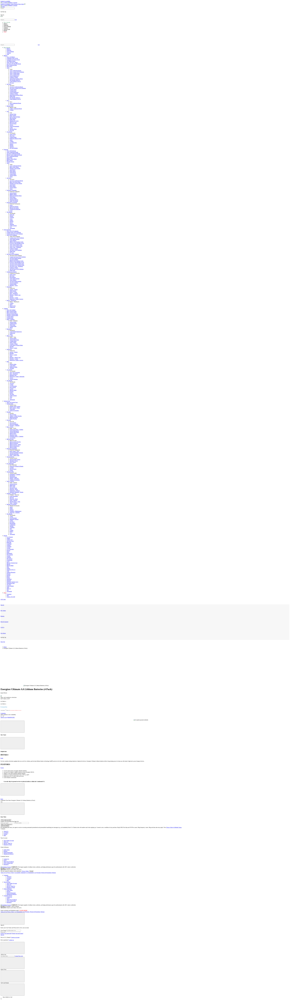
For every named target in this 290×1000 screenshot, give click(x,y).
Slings (11, 507)
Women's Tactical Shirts (12, 315)
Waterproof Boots (14, 199)
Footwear (6, 25)
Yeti (8, 590)
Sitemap (54, 872)
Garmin (11, 388)
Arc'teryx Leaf (10, 541)
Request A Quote (8, 844)
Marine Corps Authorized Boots (14, 155)
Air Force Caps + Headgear (16, 266)
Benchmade (12, 523)
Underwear (12, 307)
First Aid (12, 130)
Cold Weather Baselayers (16, 331)
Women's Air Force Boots (16, 183)
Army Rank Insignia (14, 239)
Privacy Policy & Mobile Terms (173, 827)
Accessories (9, 131)
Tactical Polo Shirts (14, 339)
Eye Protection (13, 142)
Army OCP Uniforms (12, 235)
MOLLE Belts (13, 447)
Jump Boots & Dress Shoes (16, 78)
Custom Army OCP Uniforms (14, 232)
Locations (6, 832)
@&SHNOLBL (11, 717)
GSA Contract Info (8, 863)
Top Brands (9, 212)
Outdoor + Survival (11, 493)
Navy (8, 100)
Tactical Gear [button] (7, 401)
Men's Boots (10, 160)
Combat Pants (13, 91)
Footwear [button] (6, 149)
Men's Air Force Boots (15, 182)
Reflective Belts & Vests (15, 138)
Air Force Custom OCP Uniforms (18, 88)
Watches (12, 146)
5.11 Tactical (10, 537)
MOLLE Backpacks (14, 446)
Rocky (11, 223)
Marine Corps (10, 106)
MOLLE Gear (13, 122)
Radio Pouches (13, 418)
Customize (3, 713)
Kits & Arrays (13, 469)
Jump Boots (9, 157)
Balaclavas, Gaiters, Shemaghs (17, 376)
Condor (11, 384)
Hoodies (12, 346)
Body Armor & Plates (15, 116)
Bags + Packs (10, 427)
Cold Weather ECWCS (15, 81)
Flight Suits (12, 96)
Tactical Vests (13, 114)
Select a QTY (6, 698)
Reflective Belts (13, 367)
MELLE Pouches (14, 443)
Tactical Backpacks (14, 431)
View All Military (11, 57)
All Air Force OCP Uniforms (16, 269)
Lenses (11, 470)
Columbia (9, 546)
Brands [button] (5, 535)
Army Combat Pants (14, 74)
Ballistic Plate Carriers (15, 406)
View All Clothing (11, 310)
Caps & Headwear (14, 76)
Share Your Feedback (9, 861)
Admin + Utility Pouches (16, 416)
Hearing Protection (14, 454)
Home (5, 647)
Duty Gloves (13, 462)
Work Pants (12, 325)
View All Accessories (15, 372)
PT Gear (12, 82)
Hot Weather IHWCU (15, 80)
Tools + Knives (10, 481)
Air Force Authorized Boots (16, 87)
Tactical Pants (13, 322)
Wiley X (9, 588)
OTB (8, 571)
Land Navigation (14, 496)
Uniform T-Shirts (14, 77)
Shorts (11, 327)
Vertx (11, 397)
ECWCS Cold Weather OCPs (17, 243)
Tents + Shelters (13, 503)
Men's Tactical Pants (11, 311)
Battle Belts (12, 119)
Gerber (11, 520)
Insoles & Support (14, 206)
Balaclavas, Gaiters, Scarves (16, 299)
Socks (11, 140)
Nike (8, 567)
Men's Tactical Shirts (12, 312)
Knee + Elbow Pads (14, 455)
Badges (11, 144)
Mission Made (13, 390)
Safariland (9, 579)
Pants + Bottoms (10, 319)
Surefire (11, 526)
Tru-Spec (12, 394)
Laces (11, 210)
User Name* (4, 930)
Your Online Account (9, 840)
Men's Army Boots (14, 167)
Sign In (2, 934)
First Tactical (13, 387)
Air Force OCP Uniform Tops (17, 263)
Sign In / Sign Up (8, 843)
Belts (8, 361)
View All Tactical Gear (12, 402)
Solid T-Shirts (13, 342)
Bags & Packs (13, 123)
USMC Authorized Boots (16, 108)
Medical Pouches (14, 417)
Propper (11, 391)
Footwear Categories (12, 190)
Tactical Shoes (13, 175)
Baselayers (9, 329)
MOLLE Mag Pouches (15, 441)
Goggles (12, 467)
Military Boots (13, 194)
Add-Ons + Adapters (15, 512)
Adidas (8, 538)
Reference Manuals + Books (16, 492)
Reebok (11, 221)
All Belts (12, 368)
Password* (3, 932)
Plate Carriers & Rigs (12, 65)
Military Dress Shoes (12, 159)
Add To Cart (4, 717)
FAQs (5, 860)
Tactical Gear (7, 29)
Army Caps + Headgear (15, 247)
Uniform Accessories (12, 271)
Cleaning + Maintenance (15, 511)
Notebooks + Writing (15, 490)
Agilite (11, 516)
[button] (145, 10)
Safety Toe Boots (14, 201)
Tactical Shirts (13, 338)
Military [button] (5, 55)
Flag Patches (13, 277)
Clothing (6, 27)
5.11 (11, 227)
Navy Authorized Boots (15, 103)
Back (2, 799)
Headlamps (12, 475)
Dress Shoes (13, 171)
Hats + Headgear (14, 293)
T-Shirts (11, 104)
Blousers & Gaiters (14, 208)
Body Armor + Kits (14, 451)
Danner (11, 216)
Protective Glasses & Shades (16, 466)
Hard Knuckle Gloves (15, 459)
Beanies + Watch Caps (15, 295)
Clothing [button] (6, 308)
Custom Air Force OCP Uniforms (15, 233)
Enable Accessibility (5, 1)
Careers (5, 834)
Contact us (11, 940)
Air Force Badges (14, 259)
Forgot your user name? (17, 933)
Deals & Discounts (8, 852)
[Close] (12, 727)
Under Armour (13, 225)
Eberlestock (9, 553)
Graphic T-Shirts (14, 344)
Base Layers (13, 305)
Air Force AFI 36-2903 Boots (14, 63)
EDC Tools (12, 486)
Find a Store (21, 4)
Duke (8, 552)
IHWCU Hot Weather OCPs (16, 242)
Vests (11, 356)
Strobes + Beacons (14, 478)
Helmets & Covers (14, 121)
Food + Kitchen (13, 500)
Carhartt (8, 545)
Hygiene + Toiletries (14, 425)
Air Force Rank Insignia (15, 258)
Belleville (12, 214)
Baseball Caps (13, 375)
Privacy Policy (25, 871)
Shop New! (9, 66)
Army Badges (13, 240)
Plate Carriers (13, 115)
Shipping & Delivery (9, 853)
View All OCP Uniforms (12, 231)
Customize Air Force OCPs (13, 59)
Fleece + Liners (13, 292)
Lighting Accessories (15, 480)
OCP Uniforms (7, 26)
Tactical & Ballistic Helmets (16, 452)
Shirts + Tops (10, 335)
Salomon (12, 224)
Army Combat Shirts (15, 73)
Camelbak (12, 527)
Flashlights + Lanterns (15, 474)
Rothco (11, 393)
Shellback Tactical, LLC (12, 582)
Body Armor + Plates (15, 407)
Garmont (12, 217)
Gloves (11, 125)
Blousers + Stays (14, 285)
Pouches (9, 412)
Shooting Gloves (14, 461)
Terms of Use (4, 872)
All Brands (12, 228)
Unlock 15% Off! (11, 596)
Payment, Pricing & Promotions (44, 872)
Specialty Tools (13, 488)
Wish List (6, 842)
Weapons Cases (13, 435)
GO (16, 19)
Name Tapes (13, 134)
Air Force (9, 84)
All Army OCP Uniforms (16, 250)
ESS (11, 529)
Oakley (11, 220)
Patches (11, 145)
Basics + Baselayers (11, 300)
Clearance (9, 594)
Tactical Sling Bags (14, 432)
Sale (8, 595)
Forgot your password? (6, 933)
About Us (6, 831)
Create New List (19, 956)
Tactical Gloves (10, 456)
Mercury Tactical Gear (12, 562)
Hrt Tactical (9, 558)
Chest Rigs (12, 409)
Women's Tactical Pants (12, 314)
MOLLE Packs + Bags (15, 444)
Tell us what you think (6, 820)
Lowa (11, 218)
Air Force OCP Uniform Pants (17, 265)
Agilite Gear (10, 539)
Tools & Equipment (14, 126)
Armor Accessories (14, 410)
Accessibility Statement (20, 872)
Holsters (12, 509)
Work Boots (12, 197)
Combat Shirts (13, 89)
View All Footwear (11, 150)
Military (5, 23)
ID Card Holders (14, 148)
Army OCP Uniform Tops (16, 244)
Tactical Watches (14, 379)
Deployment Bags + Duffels (16, 429)
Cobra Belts (12, 365)
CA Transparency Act (31, 872)
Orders (12, 4)
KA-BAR (12, 522)
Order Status (7, 849)
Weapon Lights (13, 477)
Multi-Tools (12, 485)
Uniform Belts (13, 137)
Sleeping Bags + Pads (15, 501)
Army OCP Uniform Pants (16, 246)
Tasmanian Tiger (11, 583)
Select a (4, 701)
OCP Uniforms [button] (7, 229)
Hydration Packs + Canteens (16, 436)
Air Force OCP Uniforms (13, 254)
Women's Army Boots (15, 168)
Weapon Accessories (11, 504)
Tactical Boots (13, 193)
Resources (6, 864)
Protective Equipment (12, 448)
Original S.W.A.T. (11, 569)
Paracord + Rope (14, 489)
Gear (8, 54)
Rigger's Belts (13, 364)
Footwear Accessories (12, 202)
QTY (2, 698)
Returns (16, 4)
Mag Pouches (13, 118)
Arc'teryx (12, 383)
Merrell (8, 564)
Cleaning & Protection (15, 209)
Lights (11, 127)
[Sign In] (145, 18)
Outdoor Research (11, 572)
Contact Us (6, 859)
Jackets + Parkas (14, 289)
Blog (5, 835)
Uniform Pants (13, 323)
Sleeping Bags (13, 129)
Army (8, 68)
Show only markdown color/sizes (9, 697)
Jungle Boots (13, 172)
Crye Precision (13, 386)
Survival (12, 497)
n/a (1, 701)
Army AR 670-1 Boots (12, 62)
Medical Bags (13, 433)
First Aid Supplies (14, 424)
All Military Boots (11, 61)
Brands (5, 30)
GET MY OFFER (5, 826)
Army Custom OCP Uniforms (17, 72)
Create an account (15, 937)
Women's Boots (10, 161)
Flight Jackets (13, 291)
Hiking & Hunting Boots (16, 195)
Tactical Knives (13, 484)
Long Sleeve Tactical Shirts (16, 345)
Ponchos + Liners (14, 297)
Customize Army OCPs (12, 58)
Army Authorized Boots (15, 70)
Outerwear (9, 286)
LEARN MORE (23, 910)
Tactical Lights (10, 471)
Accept (31, 871)
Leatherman (12, 524)
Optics (11, 508)
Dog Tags (12, 136)
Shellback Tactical (14, 519)
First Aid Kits (13, 422)
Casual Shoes (13, 174)
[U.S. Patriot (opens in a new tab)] (4, 2)
